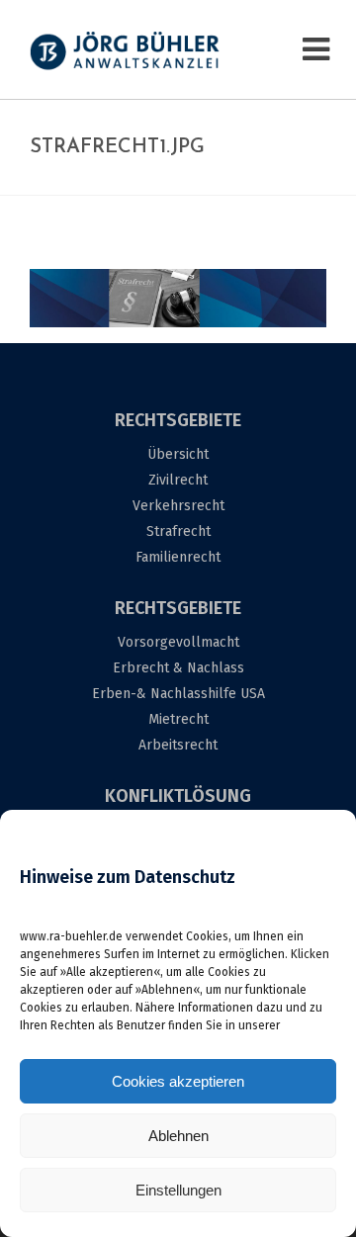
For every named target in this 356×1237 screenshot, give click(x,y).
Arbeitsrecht (178, 745)
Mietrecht (178, 719)
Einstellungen (178, 1190)
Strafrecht (178, 531)
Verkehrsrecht (178, 505)
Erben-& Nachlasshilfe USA (178, 693)
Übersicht (178, 454)
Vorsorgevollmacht (178, 642)
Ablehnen (178, 1135)
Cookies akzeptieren (178, 1081)
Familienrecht (178, 557)
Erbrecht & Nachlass (178, 668)
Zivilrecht (178, 480)
